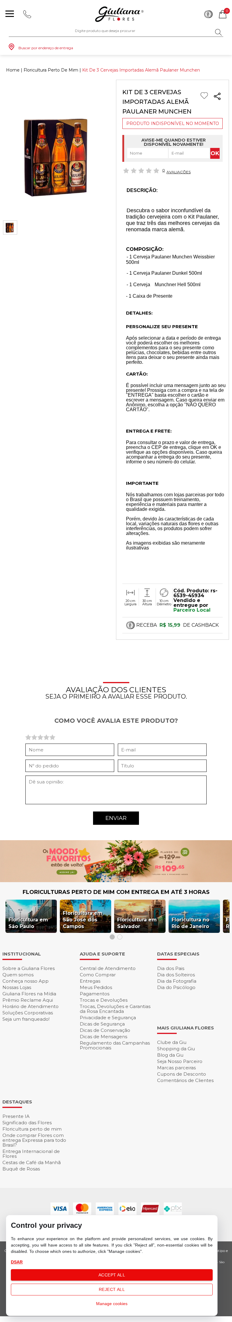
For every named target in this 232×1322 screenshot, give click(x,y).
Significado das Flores (27, 1122)
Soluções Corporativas (27, 1013)
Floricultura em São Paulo (28, 923)
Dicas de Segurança (102, 1024)
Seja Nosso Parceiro (179, 1061)
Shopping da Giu (176, 1049)
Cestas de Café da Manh (31, 1162)
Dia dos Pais (170, 968)
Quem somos (18, 975)
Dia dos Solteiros (176, 975)
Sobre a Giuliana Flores (28, 968)
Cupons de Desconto (181, 1074)
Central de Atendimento (108, 968)
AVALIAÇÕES (178, 172)
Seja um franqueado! (26, 1019)
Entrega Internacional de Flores (31, 1153)
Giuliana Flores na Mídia (29, 994)
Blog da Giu (170, 1055)
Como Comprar (98, 975)
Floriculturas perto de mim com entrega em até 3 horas (116, 892)
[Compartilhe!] (217, 97)
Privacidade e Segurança (108, 1017)
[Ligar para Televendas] (27, 14)
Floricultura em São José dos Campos (82, 919)
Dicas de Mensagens (103, 1036)
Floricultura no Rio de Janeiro (190, 923)
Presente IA (16, 1116)
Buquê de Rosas (21, 1169)
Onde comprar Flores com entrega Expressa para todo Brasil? (34, 1140)
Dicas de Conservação (105, 1030)
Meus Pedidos (96, 987)
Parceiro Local (192, 610)
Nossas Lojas (16, 987)
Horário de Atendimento (30, 1006)
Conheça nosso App (25, 981)
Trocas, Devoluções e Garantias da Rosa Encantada (115, 1009)
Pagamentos (94, 994)
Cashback (208, 14)
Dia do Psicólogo (176, 987)
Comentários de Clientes (185, 1080)
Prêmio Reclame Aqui (27, 1000)
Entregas (90, 981)
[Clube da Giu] (116, 880)
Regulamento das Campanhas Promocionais (115, 1045)
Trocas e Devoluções (103, 1000)
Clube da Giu (171, 1042)
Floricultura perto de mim (32, 1129)
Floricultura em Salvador (137, 923)
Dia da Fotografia (176, 981)
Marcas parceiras (176, 1068)
